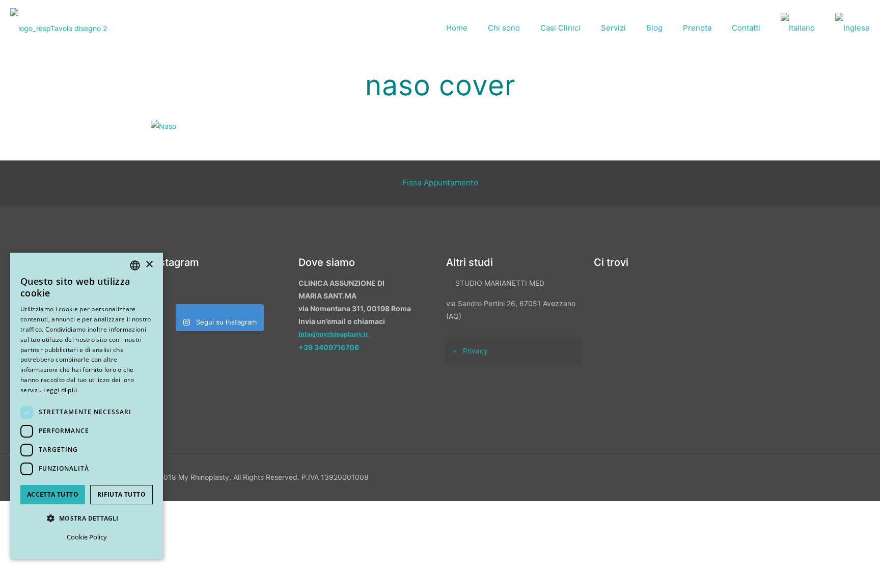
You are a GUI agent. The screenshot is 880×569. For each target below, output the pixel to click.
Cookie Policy (87, 536)
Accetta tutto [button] (52, 494)
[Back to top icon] (818, 548)
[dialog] (86, 406)
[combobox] (135, 265)
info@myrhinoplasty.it (333, 334)
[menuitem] (798, 28)
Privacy (475, 350)
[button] (86, 518)
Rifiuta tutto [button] (121, 494)
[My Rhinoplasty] (58, 28)
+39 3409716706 (328, 347)
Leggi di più (60, 390)
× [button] (149, 264)
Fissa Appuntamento (440, 182)
